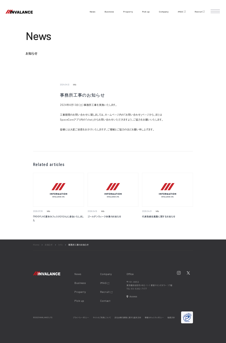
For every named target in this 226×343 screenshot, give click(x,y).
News (93, 11)
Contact (105, 300)
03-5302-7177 (139, 289)
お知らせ (49, 245)
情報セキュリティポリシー (154, 317)
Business (109, 11)
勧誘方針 (171, 317)
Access (133, 296)
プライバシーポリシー (81, 317)
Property (128, 11)
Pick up (146, 11)
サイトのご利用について (102, 317)
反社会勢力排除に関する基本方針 (128, 317)
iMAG (103, 283)
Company (164, 11)
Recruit (198, 11)
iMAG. (181, 11)
